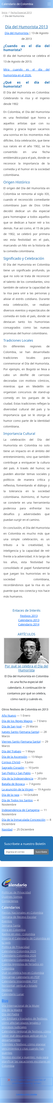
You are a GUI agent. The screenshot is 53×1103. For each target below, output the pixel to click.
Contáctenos (10, 901)
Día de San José (12, 726)
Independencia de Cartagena (20, 810)
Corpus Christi (11, 762)
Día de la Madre (12, 1010)
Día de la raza (10, 795)
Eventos (7, 921)
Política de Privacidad (15, 947)
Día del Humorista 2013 (26, 26)
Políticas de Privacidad (16, 892)
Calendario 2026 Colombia (26, 1094)
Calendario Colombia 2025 (19, 951)
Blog (5, 1000)
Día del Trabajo (11, 751)
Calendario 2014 (28, 624)
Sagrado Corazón (13, 768)
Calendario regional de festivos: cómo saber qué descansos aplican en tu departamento (26, 1035)
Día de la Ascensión (14, 757)
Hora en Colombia (13, 930)
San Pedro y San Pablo (16, 773)
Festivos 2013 (29, 616)
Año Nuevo (9, 715)
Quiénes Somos (12, 897)
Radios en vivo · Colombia (18, 934)
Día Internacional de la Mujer (20, 1006)
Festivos (7, 990)
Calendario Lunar (13, 994)
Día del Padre (10, 1014)
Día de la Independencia (17, 778)
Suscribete (41, 851)
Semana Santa (11, 925)
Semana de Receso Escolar (19, 917)
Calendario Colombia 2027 (19, 960)
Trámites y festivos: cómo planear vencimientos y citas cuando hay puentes (24, 1048)
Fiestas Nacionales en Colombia (22, 913)
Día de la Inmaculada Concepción (23, 820)
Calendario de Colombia (17, 4)
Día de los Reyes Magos (17, 721)
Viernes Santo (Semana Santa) (21, 741)
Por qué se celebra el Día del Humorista (26, 668)
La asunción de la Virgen (17, 789)
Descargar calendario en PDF (21, 977)
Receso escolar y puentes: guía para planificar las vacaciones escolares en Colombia (26, 1061)
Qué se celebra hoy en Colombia (23, 973)
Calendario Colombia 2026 (19, 955)
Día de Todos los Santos (17, 800)
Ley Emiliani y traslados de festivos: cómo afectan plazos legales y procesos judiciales (25, 1023)
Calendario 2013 (28, 620)
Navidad (7, 829)
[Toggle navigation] (49, 4)
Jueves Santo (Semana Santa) (20, 732)
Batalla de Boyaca (13, 784)
